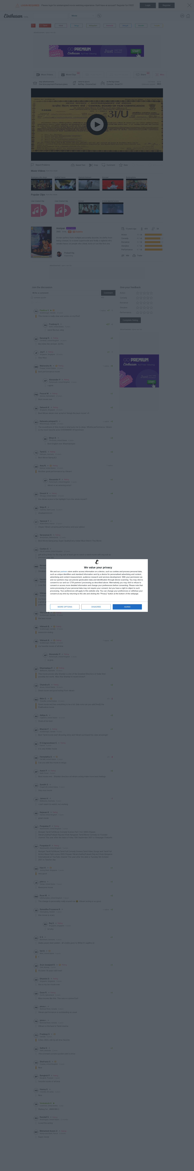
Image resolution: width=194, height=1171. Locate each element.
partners (63, 571)
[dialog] (97, 585)
